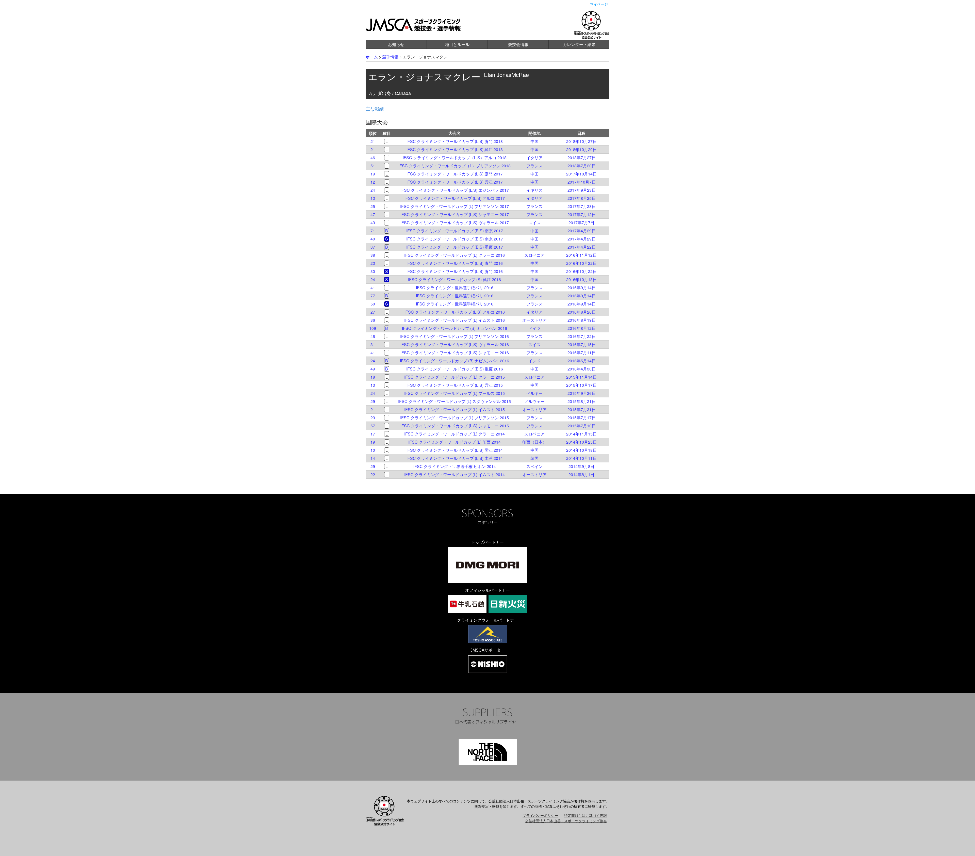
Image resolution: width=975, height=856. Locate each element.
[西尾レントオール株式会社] (487, 664)
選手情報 (390, 57)
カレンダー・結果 (579, 44)
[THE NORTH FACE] (487, 752)
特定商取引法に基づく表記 (585, 815)
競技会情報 (518, 44)
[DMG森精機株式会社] (487, 565)
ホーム (372, 57)
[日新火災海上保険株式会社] (508, 604)
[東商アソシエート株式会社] (487, 634)
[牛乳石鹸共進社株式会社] (467, 604)
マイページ (599, 4)
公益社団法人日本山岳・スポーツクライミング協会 (566, 820)
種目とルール (457, 44)
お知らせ (396, 44)
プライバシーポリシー (540, 815)
